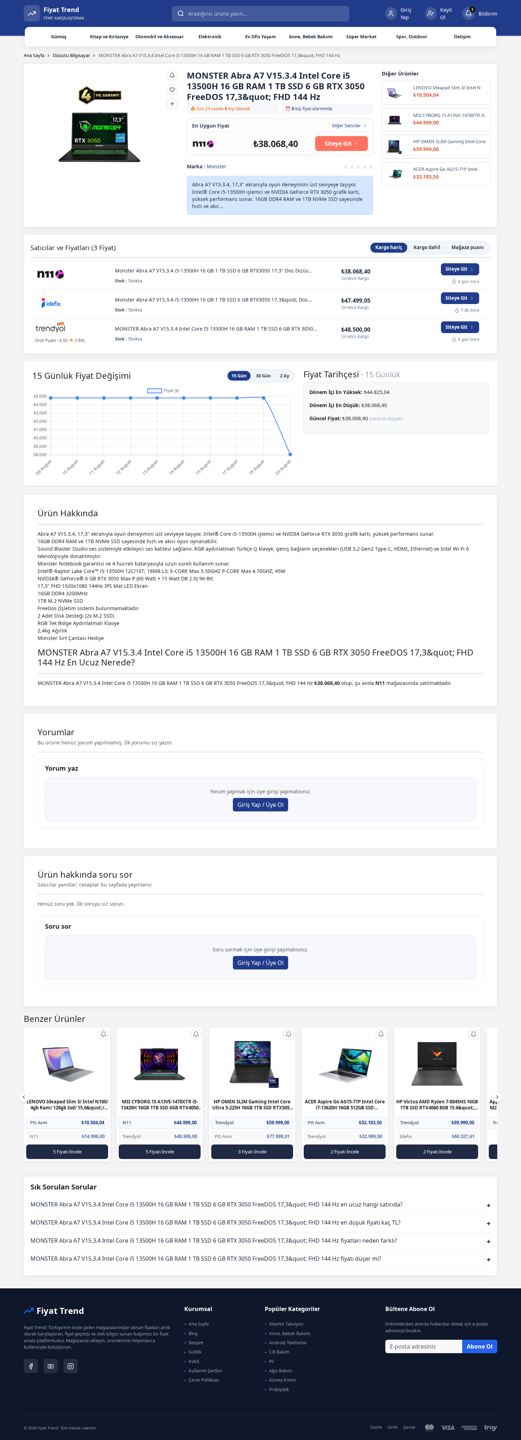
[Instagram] (70, 1366)
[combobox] (260, 13)
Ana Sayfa (34, 55)
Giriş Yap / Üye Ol (260, 805)
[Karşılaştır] (172, 104)
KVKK (194, 1362)
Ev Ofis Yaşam (260, 37)
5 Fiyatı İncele (67, 1151)
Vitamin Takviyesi (286, 1324)
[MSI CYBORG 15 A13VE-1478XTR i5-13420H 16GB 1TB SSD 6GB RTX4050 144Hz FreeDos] (160, 1063)
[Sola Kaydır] (23, 1097)
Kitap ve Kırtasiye (109, 37)
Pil (271, 1362)
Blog (193, 1334)
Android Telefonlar (288, 1343)
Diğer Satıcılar (346, 126)
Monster (216, 166)
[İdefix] (51, 303)
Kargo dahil (427, 247)
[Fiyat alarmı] (172, 75)
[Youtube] (51, 1366)
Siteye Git (338, 143)
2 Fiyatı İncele (345, 1151)
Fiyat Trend (60, 1310)
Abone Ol (480, 1346)
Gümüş (58, 37)
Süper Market (361, 37)
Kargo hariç (388, 247)
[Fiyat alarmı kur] (103, 1034)
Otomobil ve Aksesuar (159, 37)
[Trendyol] (51, 328)
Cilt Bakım (279, 1352)
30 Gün (263, 375)
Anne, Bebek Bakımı (311, 37)
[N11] (203, 143)
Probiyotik (279, 1389)
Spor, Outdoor (411, 37)
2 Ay (284, 375)
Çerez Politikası (204, 1380)
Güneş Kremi (282, 1380)
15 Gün (238, 375)
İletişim (462, 37)
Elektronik (210, 37)
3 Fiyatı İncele (252, 1151)
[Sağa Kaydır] (497, 1097)
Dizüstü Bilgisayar (71, 55)
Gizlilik (195, 1352)
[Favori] (172, 89)
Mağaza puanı (468, 247)
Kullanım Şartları (205, 1371)
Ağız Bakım (280, 1371)
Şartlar (409, 1427)
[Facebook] (31, 1366)
